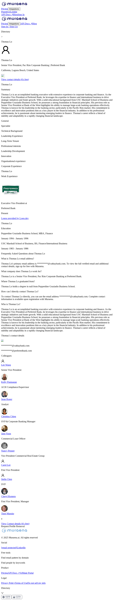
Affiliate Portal (27, 573)
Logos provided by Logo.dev (15, 218)
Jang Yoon (6, 433)
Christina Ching (8, 416)
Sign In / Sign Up (9, 26)
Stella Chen (6, 479)
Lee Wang (6, 365)
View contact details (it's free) (15, 79)
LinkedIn (21, 547)
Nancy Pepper (8, 451)
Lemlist (13, 12)
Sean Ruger (6, 399)
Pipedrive (5, 12)
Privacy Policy (8, 583)
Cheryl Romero (8, 496)
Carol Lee (6, 465)
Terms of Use (21, 583)
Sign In (21, 14)
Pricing (4, 9)
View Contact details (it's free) (15, 523)
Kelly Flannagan (9, 382)
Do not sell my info (36, 583)
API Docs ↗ (7, 14)
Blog (15, 14)
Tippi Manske (7, 513)
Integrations (14, 9)
